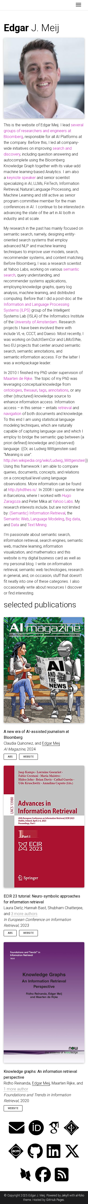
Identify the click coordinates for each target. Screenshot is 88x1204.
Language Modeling (47, 519)
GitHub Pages (55, 1200)
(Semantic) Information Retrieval (37, 513)
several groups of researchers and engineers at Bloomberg (43, 131)
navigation (12, 413)
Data (15, 525)
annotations (58, 390)
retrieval (65, 407)
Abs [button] (10, 756)
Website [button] (28, 756)
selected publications (40, 604)
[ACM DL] (16, 1152)
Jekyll (65, 1195)
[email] (16, 1128)
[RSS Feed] (61, 1175)
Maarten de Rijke (18, 378)
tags (42, 390)
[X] (72, 1152)
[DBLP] (25, 1175)
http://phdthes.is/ (22, 489)
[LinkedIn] (53, 1152)
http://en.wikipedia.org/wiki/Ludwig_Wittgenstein (44, 460)
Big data (73, 519)
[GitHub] (35, 1152)
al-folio (80, 1195)
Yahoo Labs (63, 501)
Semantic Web (16, 519)
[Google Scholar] (54, 1128)
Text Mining (36, 525)
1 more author (16, 1089)
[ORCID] (36, 1128)
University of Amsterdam (36, 322)
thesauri (30, 390)
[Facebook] (43, 1175)
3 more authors (24, 913)
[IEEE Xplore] (71, 1128)
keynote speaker (21, 177)
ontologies (13, 390)
